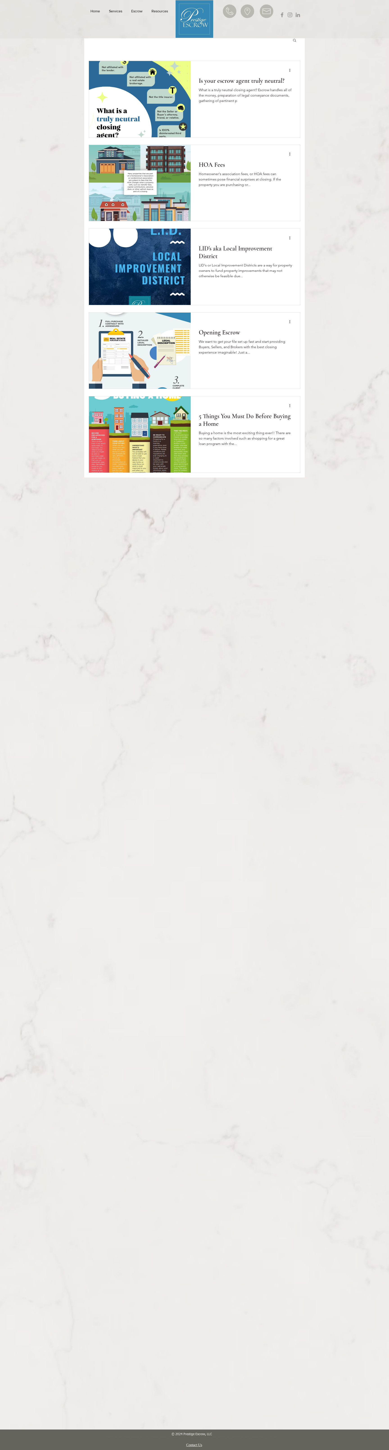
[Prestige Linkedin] (298, 15)
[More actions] (291, 70)
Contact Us (194, 1445)
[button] (115, 11)
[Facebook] (282, 15)
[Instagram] (290, 15)
